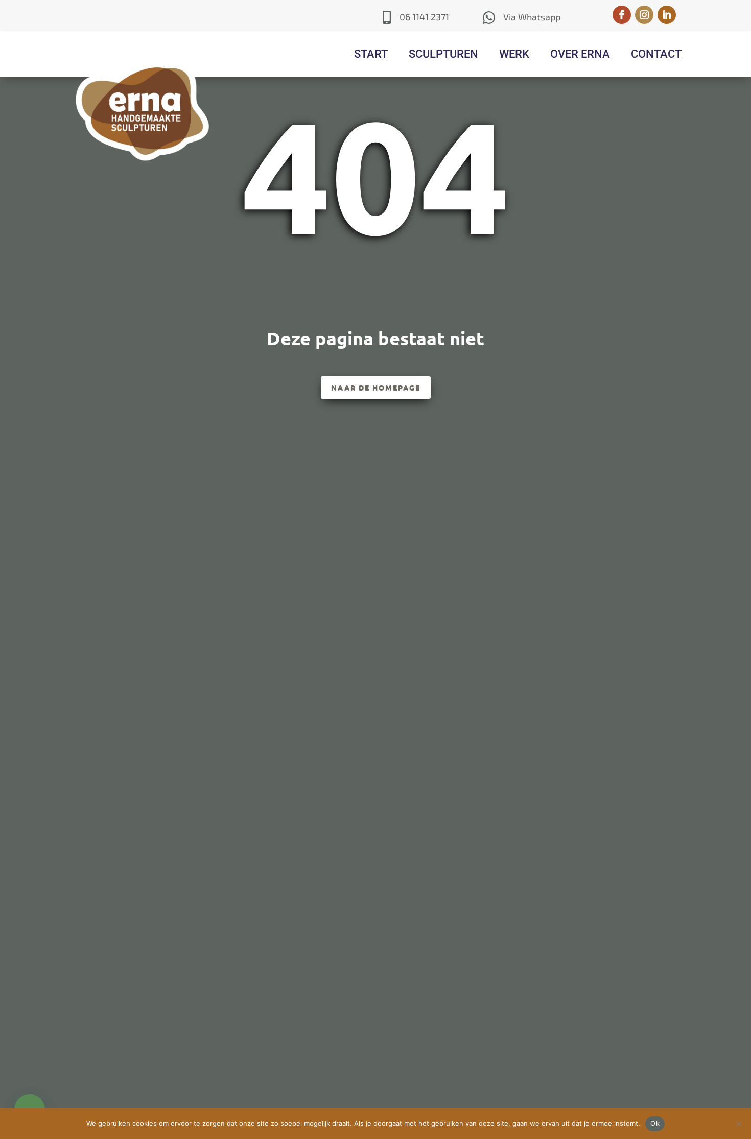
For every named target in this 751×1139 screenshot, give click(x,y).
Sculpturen (443, 54)
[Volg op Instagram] (644, 15)
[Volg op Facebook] (622, 15)
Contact (656, 54)
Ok (655, 1123)
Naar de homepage (375, 387)
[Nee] (738, 1124)
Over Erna (580, 54)
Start (371, 54)
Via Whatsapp (531, 16)
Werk (514, 54)
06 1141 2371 (424, 16)
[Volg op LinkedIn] (667, 15)
